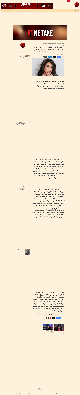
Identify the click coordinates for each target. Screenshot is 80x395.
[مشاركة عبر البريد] (48, 318)
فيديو (61, 10)
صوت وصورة (64, 10)
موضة (68, 10)
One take (61, 314)
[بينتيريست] (50, 318)
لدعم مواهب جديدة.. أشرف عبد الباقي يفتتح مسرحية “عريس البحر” (48, 331)
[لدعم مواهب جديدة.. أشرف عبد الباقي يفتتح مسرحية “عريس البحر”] (48, 327)
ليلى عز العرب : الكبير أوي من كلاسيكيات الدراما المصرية (37, 388)
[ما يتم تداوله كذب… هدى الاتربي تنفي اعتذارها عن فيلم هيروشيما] (27, 252)
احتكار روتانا (56, 314)
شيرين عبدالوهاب (50, 314)
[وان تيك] (76, 4)
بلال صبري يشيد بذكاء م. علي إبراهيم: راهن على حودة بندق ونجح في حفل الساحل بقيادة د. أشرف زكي (20, 56)
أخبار (75, 10)
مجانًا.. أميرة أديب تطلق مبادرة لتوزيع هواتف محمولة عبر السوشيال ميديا (20, 59)
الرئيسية (78, 10)
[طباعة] (46, 318)
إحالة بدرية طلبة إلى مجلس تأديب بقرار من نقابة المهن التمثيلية (59, 332)
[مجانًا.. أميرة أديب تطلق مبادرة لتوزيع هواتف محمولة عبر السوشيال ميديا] (27, 90)
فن (63, 45)
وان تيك (45, 314)
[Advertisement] (40, 18)
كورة (70, 10)
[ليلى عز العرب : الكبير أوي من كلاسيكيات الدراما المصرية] (37, 355)
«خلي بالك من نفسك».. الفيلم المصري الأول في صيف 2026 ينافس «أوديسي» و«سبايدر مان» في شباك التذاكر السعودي (20, 124)
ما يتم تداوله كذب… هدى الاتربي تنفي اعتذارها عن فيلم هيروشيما (21, 250)
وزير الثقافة (40, 314)
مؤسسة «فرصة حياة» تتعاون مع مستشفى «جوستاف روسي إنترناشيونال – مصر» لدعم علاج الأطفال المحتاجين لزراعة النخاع (21, 187)
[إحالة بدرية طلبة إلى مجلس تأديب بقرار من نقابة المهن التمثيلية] (59, 327)
